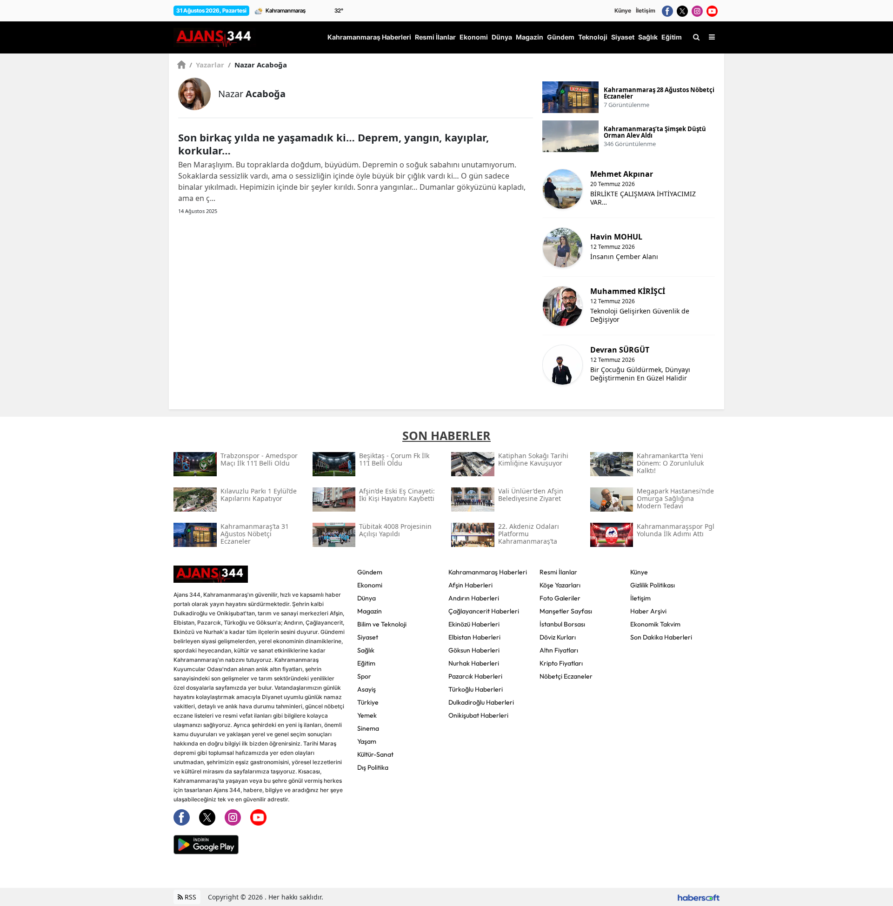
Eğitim (366, 663)
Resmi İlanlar (558, 572)
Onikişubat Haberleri (478, 715)
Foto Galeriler (560, 598)
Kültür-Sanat (375, 754)
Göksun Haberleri (474, 650)
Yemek (367, 715)
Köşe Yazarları (560, 585)
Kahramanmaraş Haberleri (487, 572)
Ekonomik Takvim (655, 624)
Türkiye (368, 702)
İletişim (645, 10)
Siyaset (367, 637)
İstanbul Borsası (562, 624)
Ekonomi (369, 585)
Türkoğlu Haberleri (475, 689)
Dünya (366, 598)
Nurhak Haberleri (473, 663)
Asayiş (366, 689)
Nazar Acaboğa (257, 64)
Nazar (252, 93)
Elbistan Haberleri (474, 637)
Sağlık (365, 650)
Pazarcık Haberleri (475, 676)
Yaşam (366, 741)
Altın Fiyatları (559, 650)
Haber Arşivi (648, 611)
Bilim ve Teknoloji (382, 624)
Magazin (369, 611)
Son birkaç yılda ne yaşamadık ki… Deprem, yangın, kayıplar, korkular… (333, 143)
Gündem (369, 572)
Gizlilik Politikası (652, 585)
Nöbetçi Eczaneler (566, 676)
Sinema (368, 728)
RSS (189, 897)
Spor (364, 676)
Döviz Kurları (558, 637)
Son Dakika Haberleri (661, 637)
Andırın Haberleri (473, 598)
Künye (622, 10)
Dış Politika (372, 767)
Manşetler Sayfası (566, 611)
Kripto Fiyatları (561, 663)
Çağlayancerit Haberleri (483, 611)
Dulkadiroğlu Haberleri (481, 702)
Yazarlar (206, 64)
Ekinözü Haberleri (474, 624)
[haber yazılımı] (699, 897)
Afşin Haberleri (470, 585)
